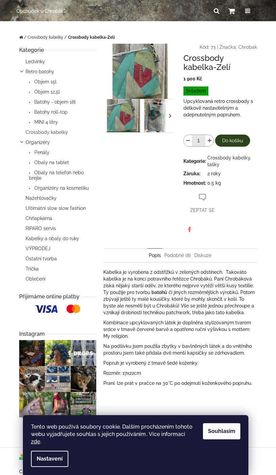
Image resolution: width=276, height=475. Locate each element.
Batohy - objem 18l (54, 102)
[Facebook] (189, 229)
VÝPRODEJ (38, 248)
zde (35, 441)
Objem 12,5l (46, 92)
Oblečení (35, 279)
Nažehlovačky (41, 198)
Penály (41, 152)
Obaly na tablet (51, 162)
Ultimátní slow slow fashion (56, 208)
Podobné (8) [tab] (177, 255)
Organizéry (38, 142)
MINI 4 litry (45, 122)
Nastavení (50, 458)
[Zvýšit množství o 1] (209, 140)
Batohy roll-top (50, 112)
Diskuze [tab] (202, 255)
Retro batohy (40, 71)
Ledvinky (35, 61)
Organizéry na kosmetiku (61, 188)
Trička (32, 268)
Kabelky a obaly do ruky (52, 238)
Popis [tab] (155, 255)
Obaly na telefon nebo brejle (56, 175)
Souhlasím (221, 431)
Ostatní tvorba (41, 258)
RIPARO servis (41, 228)
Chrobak (247, 47)
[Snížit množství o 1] (188, 140)
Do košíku (232, 140)
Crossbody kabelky (47, 132)
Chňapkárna (39, 218)
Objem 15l (45, 81)
